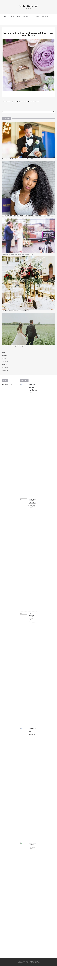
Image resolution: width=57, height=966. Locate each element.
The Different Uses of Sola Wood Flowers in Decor (15, 310)
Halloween (36, 16)
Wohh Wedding (28, 6)
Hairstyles (11, 16)
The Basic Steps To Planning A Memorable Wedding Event (17, 254)
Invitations (44, 16)
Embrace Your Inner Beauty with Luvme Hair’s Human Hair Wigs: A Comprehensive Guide (26, 215)
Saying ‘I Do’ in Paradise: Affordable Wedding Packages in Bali (32, 387)
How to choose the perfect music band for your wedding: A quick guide (32, 502)
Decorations (27, 16)
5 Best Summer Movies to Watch (32, 844)
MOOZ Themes (25, 962)
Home (4, 16)
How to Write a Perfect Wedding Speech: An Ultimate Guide (18, 158)
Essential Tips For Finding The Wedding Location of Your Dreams (19, 346)
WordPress (37, 962)
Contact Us (6, 21)
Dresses (19, 16)
